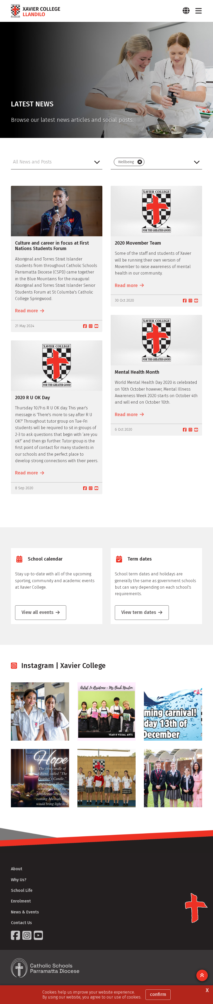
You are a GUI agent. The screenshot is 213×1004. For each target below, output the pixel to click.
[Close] (139, 162)
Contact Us (21, 922)
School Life (21, 890)
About (16, 868)
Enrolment (21, 901)
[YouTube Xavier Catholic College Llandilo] (39, 935)
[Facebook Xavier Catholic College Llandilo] (16, 935)
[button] (56, 162)
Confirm (158, 994)
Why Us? (18, 879)
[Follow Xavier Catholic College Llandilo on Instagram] (27, 935)
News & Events (25, 912)
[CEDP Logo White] (45, 967)
